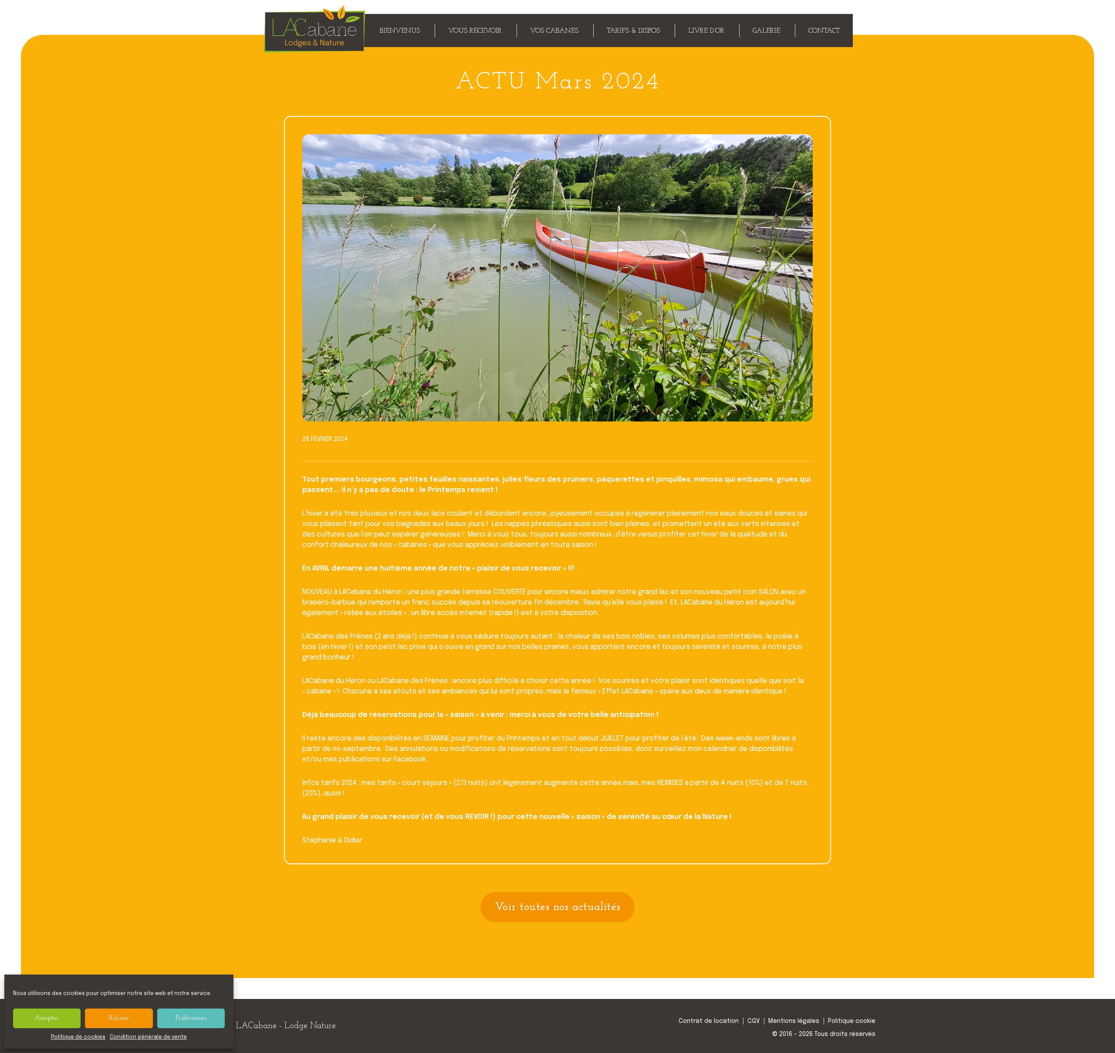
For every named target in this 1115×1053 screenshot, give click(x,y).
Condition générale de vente (148, 1037)
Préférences (191, 1018)
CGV (753, 1021)
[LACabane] (314, 49)
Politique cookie (851, 1021)
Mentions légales (793, 1021)
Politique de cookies (78, 1037)
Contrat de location (709, 1021)
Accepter (47, 1018)
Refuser (119, 1018)
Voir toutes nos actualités (558, 907)
